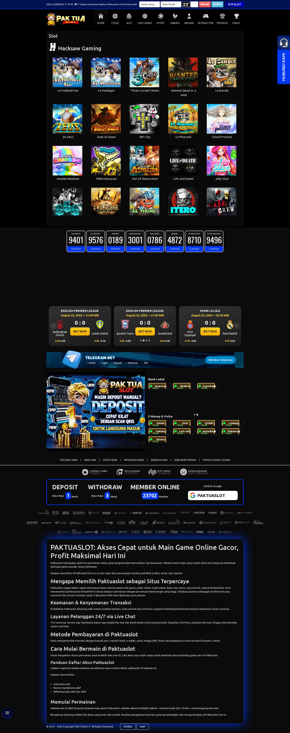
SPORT (161, 23)
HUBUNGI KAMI (159, 460)
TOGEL (115, 23)
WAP (142, 726)
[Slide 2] (143, 340)
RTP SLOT (234, 4)
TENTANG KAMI (69, 460)
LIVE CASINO (145, 23)
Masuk (205, 4)
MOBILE (127, 726)
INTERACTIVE (205, 23)
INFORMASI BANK (134, 460)
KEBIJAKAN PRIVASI (185, 460)
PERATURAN (110, 460)
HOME (100, 23)
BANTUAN (90, 460)
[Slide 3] (146, 340)
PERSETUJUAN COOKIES (217, 460)
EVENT (236, 23)
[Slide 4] (149, 340)
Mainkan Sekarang (221, 360)
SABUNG (175, 23)
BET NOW (80, 331)
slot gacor (130, 587)
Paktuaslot (57, 562)
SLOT (129, 23)
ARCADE (189, 23)
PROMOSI (222, 23)
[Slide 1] (141, 340)
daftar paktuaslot (130, 668)
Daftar (217, 4)
